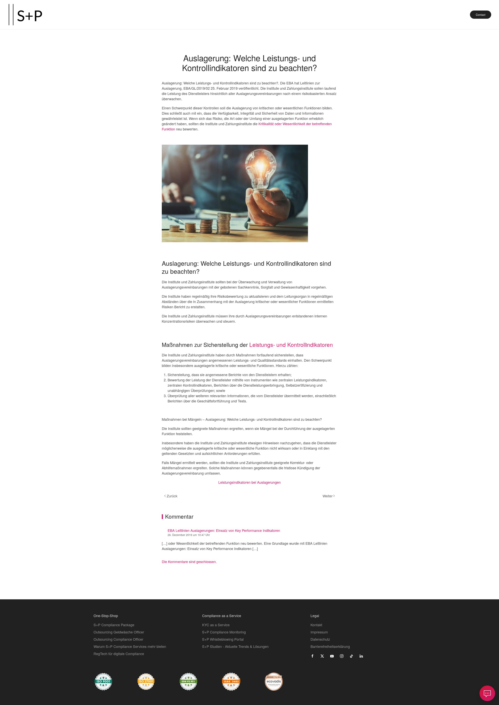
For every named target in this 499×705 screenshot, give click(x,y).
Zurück (172, 495)
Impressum (319, 631)
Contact (480, 15)
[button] (487, 693)
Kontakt (316, 624)
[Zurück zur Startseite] (25, 14)
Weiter (328, 495)
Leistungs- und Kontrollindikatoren (291, 344)
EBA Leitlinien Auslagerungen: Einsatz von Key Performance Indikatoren (224, 530)
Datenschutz (320, 639)
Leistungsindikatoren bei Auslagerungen (249, 482)
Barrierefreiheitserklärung (330, 646)
